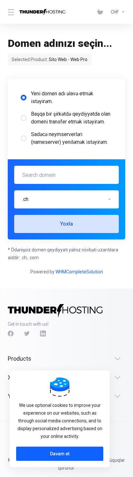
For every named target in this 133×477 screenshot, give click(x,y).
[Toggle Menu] (9, 11)
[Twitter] (27, 333)
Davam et (59, 453)
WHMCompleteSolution (79, 271)
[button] (66, 199)
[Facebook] (11, 333)
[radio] (23, 98)
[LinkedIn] (43, 333)
